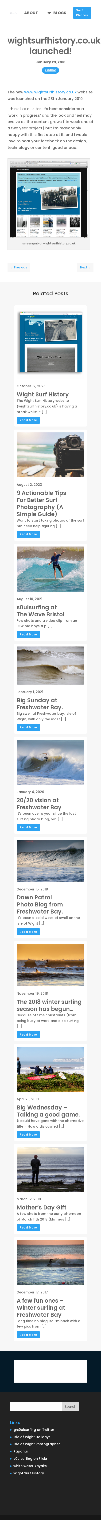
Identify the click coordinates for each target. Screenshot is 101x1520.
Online (50, 70)
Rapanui (20, 1451)
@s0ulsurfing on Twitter (33, 1429)
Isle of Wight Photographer (36, 1444)
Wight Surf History (28, 1473)
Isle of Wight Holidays (31, 1437)
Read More (28, 420)
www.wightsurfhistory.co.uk (50, 92)
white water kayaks (30, 1466)
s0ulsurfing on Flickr (30, 1458)
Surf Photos (82, 12)
